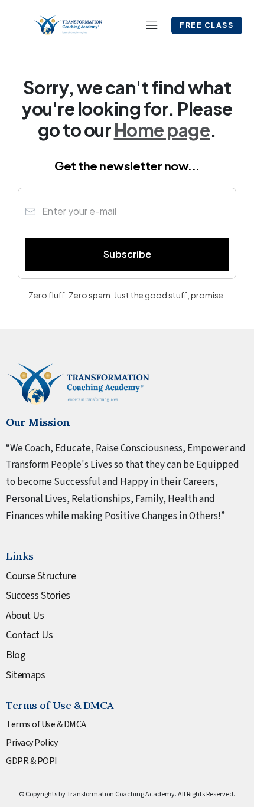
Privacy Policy (31, 742)
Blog (15, 655)
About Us (25, 615)
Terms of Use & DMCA (46, 724)
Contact (23, 635)
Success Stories (38, 595)
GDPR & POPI (31, 760)
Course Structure (41, 576)
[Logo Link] (68, 25)
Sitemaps (25, 675)
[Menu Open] (145, 25)
